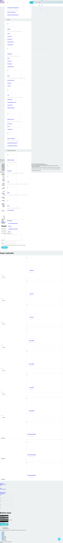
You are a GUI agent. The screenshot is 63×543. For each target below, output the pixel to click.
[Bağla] (31, 5)
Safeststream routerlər (12, 145)
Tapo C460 (31, 387)
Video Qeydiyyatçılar (11, 102)
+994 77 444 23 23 (3, 492)
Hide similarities (5, 527)
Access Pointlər (10, 80)
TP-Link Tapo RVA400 (31, 434)
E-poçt (2, 243)
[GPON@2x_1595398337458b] (12, 195)
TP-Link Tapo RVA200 (31, 475)
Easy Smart (9, 123)
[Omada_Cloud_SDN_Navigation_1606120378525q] (9, 27)
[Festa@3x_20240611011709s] (14, 83)
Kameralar (9, 99)
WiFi (8, 33)
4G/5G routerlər (10, 210)
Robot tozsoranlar (11, 12)
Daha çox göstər (2, 172)
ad (2, 241)
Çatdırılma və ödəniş (3, 484)
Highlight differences (6, 528)
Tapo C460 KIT (31, 410)
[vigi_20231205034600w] (6, 511)
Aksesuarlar (10, 44)
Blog (0, 488)
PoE (8, 126)
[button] (3, 300)
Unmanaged (9, 129)
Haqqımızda (2, 483)
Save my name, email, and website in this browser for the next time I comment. (14, 245)
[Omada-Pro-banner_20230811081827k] (9, 52)
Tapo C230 (31, 317)
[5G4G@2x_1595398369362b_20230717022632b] (12, 208)
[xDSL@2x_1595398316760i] (12, 184)
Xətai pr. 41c (2, 493)
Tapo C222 (31, 293)
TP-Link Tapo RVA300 (31, 454)
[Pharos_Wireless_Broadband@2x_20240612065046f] (12, 141)
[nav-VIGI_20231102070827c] (9, 93)
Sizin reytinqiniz (4, 233)
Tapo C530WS (31, 340)
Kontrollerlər (10, 66)
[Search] (31, 2)
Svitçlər (9, 36)
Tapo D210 (31, 270)
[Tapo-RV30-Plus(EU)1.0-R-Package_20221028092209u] (15, 16)
